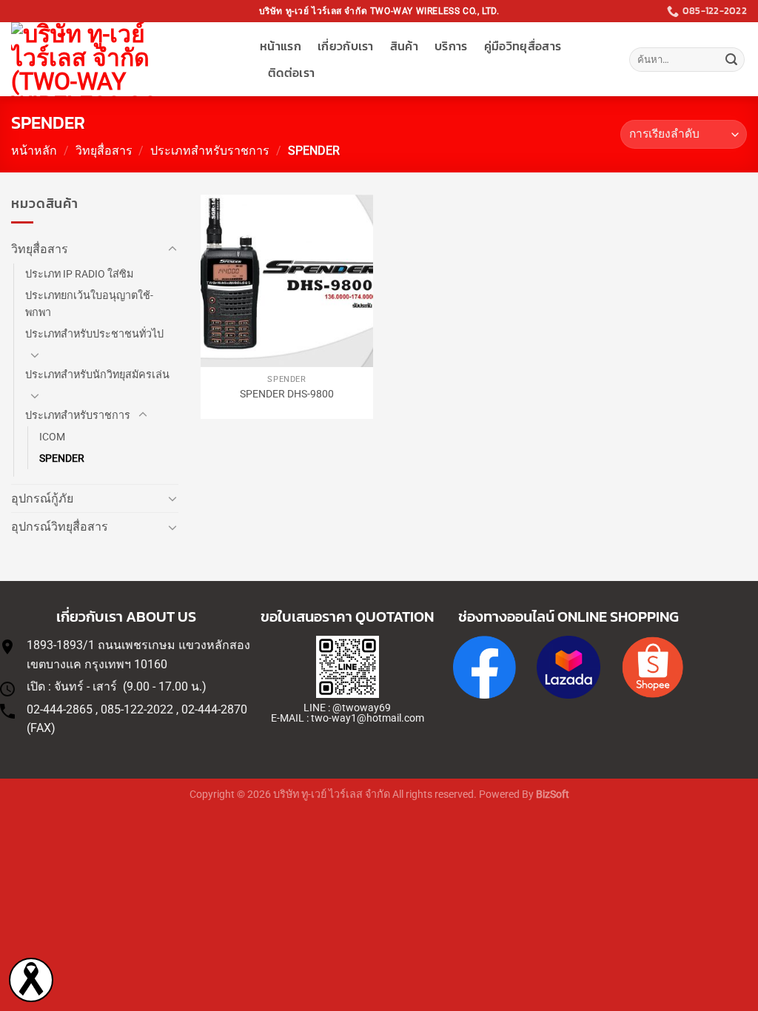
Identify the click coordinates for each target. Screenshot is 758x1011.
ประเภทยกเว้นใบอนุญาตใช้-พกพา (89, 304)
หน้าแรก (280, 46)
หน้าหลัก (34, 151)
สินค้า (404, 46)
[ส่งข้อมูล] (731, 60)
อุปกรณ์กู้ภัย (42, 498)
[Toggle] (172, 249)
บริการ (451, 46)
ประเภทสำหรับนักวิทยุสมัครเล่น (97, 375)
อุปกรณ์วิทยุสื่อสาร (59, 527)
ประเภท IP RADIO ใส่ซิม (79, 274)
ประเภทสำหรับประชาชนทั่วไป (94, 334)
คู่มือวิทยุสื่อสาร (523, 46)
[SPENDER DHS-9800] (287, 281)
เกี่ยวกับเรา (346, 46)
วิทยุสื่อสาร (104, 151)
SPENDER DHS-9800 (287, 394)
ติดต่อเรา (291, 72)
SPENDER (61, 458)
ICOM (52, 437)
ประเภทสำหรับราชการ (209, 151)
